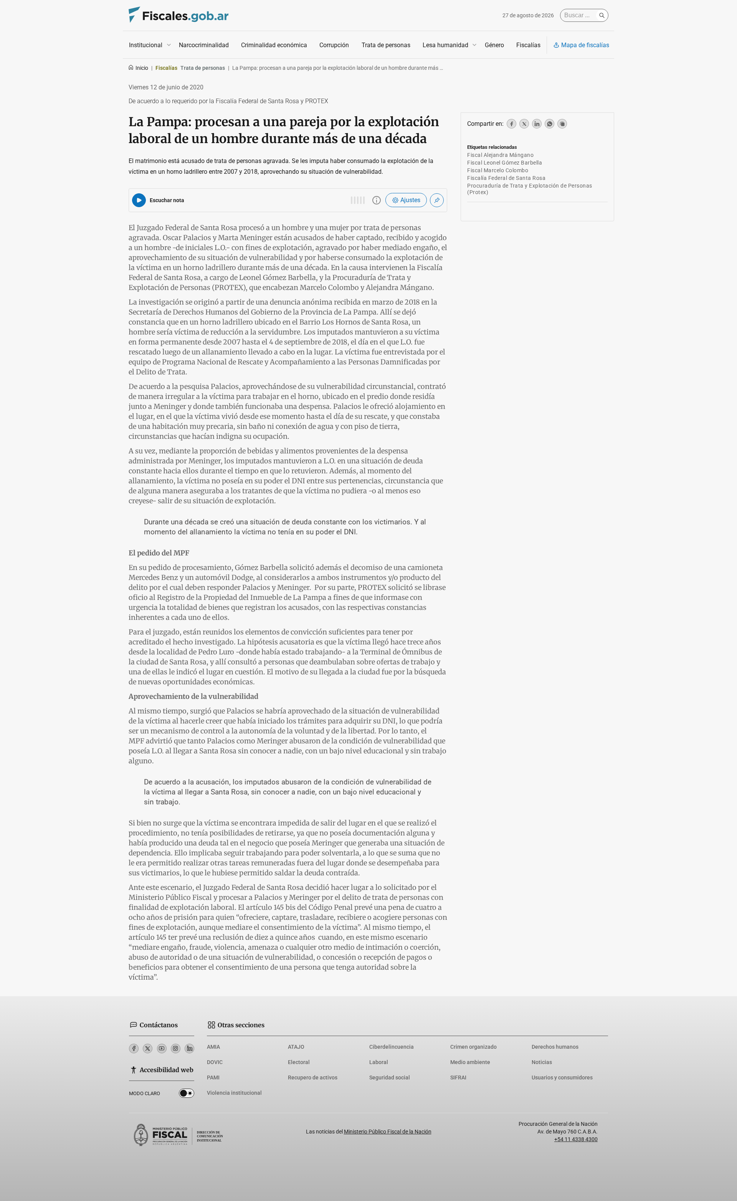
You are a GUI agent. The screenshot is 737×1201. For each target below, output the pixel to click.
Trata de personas (386, 45)
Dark (186, 1095)
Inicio (142, 68)
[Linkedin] (189, 1048)
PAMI (213, 1077)
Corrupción (334, 45)
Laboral (378, 1062)
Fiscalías (528, 45)
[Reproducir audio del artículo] (139, 200)
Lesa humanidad (445, 45)
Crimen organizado (473, 1047)
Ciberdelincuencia (391, 1047)
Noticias (542, 1062)
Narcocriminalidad (204, 45)
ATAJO (296, 1047)
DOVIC (215, 1062)
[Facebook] (134, 1048)
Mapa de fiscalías (585, 45)
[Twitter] (147, 1048)
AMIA (213, 1047)
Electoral (299, 1062)
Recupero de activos (312, 1077)
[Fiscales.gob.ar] (178, 16)
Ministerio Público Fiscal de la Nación (387, 1132)
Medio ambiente (470, 1062)
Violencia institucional (234, 1093)
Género (494, 45)
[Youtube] (162, 1048)
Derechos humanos (555, 1047)
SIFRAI (458, 1077)
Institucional (145, 45)
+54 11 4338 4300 (576, 1139)
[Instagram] (175, 1048)
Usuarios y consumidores (562, 1077)
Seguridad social (389, 1077)
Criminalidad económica (274, 45)
